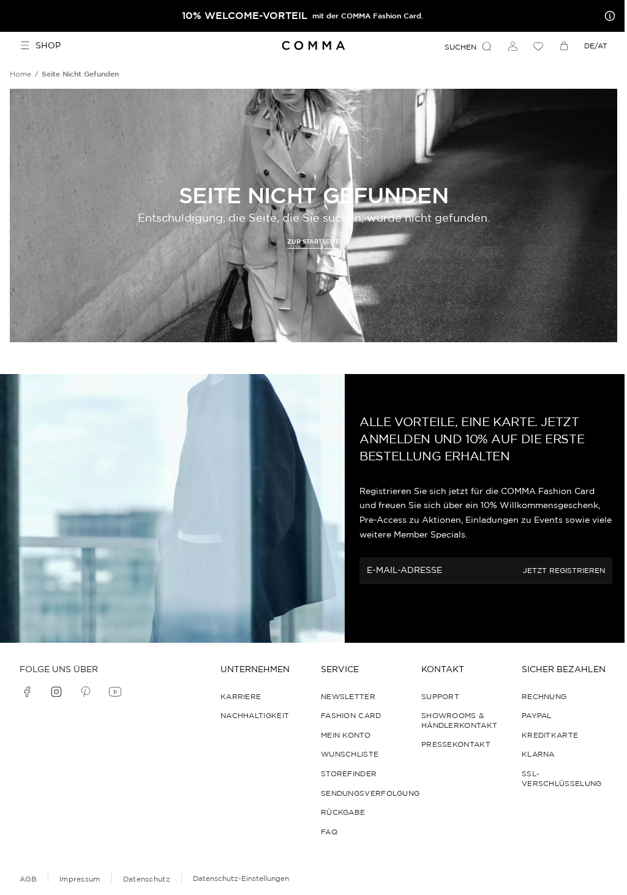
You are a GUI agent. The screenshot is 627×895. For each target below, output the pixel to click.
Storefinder (349, 773)
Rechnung (544, 696)
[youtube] (115, 691)
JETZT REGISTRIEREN (564, 570)
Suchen (460, 47)
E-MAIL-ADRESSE (404, 570)
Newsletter (348, 696)
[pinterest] (85, 691)
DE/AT (595, 46)
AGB (28, 879)
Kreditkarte (550, 735)
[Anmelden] (512, 45)
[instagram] (56, 691)
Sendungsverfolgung (370, 793)
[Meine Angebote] (607, 16)
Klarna (538, 754)
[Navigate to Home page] (313, 45)
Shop (48, 45)
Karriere (240, 696)
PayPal (537, 715)
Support (440, 696)
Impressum (79, 879)
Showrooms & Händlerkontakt (459, 720)
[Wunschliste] (538, 45)
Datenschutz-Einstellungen (241, 878)
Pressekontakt (455, 744)
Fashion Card (351, 715)
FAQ (329, 832)
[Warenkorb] (563, 45)
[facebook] (27, 691)
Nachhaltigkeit (254, 715)
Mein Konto (345, 735)
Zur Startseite (313, 242)
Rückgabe (343, 812)
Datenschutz (146, 879)
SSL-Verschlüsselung (562, 778)
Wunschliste (349, 754)
